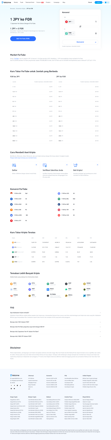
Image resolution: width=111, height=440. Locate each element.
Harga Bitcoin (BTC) (15, 399)
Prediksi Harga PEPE (69, 406)
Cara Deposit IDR (69, 382)
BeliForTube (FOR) (23, 38)
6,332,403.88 (80, 242)
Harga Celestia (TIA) (15, 414)
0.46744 (68, 261)
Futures (39, 2)
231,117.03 (45, 247)
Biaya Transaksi (32, 384)
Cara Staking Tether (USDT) (52, 401)
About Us (30, 386)
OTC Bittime (31, 378)
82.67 (78, 252)
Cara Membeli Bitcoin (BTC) (34, 399)
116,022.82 (92, 247)
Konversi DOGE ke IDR (51, 386)
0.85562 (57, 252)
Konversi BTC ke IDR (51, 380)
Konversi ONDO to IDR (51, 384)
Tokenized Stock (29, 2)
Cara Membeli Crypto (33, 408)
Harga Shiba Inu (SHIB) (15, 412)
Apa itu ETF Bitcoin (50, 412)
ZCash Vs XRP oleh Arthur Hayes (90, 384)
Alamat (13, 382)
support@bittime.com (17, 378)
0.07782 (57, 261)
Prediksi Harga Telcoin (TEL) (89, 386)
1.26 (56, 257)
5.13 (67, 252)
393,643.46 (68, 242)
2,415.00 (33, 247)
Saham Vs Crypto (87, 401)
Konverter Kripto (20, 8)
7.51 (78, 261)
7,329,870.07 (45, 242)
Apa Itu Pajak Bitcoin (87, 410)
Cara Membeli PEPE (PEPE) (34, 412)
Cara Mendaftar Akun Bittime (71, 378)
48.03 (91, 252)
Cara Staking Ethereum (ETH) (53, 399)
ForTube (16, 58)
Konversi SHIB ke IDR (51, 382)
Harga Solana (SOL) (14, 408)
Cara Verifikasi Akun (69, 380)
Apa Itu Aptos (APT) (87, 406)
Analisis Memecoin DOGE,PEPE (72, 399)
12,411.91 (68, 247)
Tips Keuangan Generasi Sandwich (91, 404)
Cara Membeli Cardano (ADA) (35, 418)
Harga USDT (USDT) (14, 404)
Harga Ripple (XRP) (14, 418)
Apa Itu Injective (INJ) (88, 408)
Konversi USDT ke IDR (51, 378)
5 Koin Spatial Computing (71, 410)
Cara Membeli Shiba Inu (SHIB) (35, 410)
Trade (21, 2)
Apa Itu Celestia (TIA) (51, 416)
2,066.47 (57, 247)
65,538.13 (57, 242)
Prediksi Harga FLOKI (70, 408)
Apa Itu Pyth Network (88, 412)
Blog (64, 2)
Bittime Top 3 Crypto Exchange (90, 378)
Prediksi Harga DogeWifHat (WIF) (72, 401)
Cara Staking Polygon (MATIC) (53, 408)
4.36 (91, 261)
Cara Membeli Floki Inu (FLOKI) (35, 414)
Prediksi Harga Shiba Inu (70, 404)
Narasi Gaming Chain (69, 416)
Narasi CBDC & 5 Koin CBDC (71, 418)
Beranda (12, 8)
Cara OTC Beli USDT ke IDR (89, 382)
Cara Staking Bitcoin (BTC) (52, 406)
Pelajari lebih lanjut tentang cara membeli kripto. (23, 158)
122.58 (79, 257)
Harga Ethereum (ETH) (15, 401)
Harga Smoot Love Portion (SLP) (17, 406)
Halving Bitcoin (50, 418)
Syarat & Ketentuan (32, 380)
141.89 (44, 257)
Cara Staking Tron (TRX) (52, 410)
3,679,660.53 (93, 242)
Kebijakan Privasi (32, 382)
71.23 (91, 257)
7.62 (67, 257)
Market (16, 2)
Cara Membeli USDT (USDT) (34, 404)
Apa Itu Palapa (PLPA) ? (88, 399)
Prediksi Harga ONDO (69, 414)
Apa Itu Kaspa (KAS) (87, 416)
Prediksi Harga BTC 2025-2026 (90, 380)
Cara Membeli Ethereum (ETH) (35, 401)
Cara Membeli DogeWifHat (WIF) (36, 416)
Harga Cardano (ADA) (15, 416)
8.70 (43, 261)
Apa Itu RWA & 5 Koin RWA (71, 412)
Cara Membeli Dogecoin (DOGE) (35, 406)
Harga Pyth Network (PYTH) (16, 410)
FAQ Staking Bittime (69, 384)
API (29, 389)
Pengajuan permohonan (17, 380)
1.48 (32, 257)
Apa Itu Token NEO (87, 418)
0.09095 (33, 261)
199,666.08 (80, 247)
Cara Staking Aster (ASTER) (52, 404)
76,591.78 (33, 242)
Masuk (90, 2)
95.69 (43, 252)
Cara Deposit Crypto (69, 386)
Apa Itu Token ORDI (51, 414)
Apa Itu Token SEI (87, 414)
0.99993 (33, 252)
